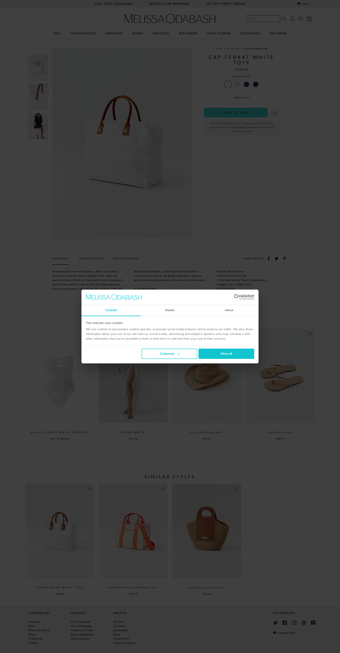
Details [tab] (170, 310)
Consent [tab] (111, 310)
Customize (167, 353)
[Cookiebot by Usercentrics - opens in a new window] (237, 297)
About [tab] (229, 310)
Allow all (226, 353)
